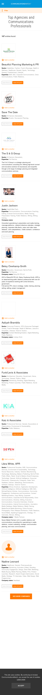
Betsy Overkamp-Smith (14, 266)
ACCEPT (21, 685)
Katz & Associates (11, 420)
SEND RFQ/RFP (17, 82)
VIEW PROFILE (6, 82)
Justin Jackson (10, 205)
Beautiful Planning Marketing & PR (20, 64)
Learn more (21, 679)
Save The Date (10, 112)
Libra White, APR (11, 463)
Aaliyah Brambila (11, 322)
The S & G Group (11, 153)
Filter (6, 10)
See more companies (21, 596)
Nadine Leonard (10, 561)
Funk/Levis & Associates (15, 372)
